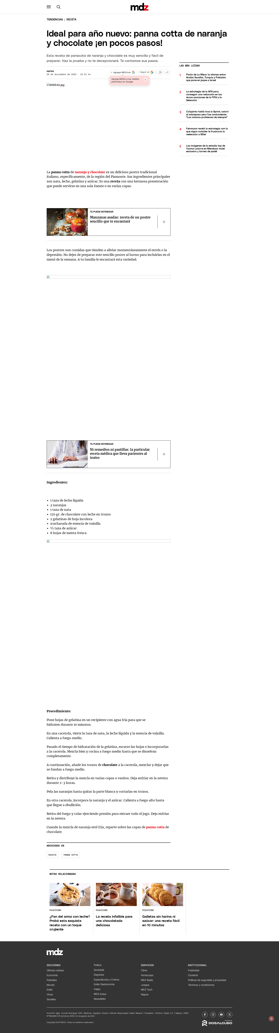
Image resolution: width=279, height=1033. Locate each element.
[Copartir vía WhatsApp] (160, 72)
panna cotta (71, 855)
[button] (49, 6)
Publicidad (193, 970)
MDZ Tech (146, 989)
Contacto (193, 975)
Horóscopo (147, 975)
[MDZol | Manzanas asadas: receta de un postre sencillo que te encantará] (163, 221)
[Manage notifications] (271, 1018)
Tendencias (55, 19)
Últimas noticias (55, 970)
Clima (144, 970)
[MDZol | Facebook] (204, 1014)
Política (97, 965)
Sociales (51, 999)
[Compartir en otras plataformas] (167, 72)
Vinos (50, 994)
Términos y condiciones (201, 985)
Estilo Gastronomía (104, 984)
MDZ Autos (100, 994)
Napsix (50, 71)
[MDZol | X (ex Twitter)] (229, 1014)
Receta (52, 855)
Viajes (97, 989)
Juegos (145, 985)
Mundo (51, 985)
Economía (52, 975)
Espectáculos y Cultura (106, 979)
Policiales (52, 980)
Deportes (99, 974)
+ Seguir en (144, 72)
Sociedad (99, 969)
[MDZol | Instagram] (213, 1014)
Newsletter (100, 998)
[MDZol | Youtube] (221, 1014)
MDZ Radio (147, 980)
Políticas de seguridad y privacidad (207, 980)
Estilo (49, 989)
